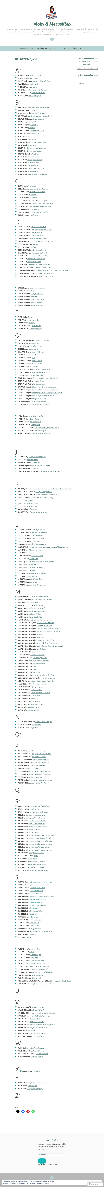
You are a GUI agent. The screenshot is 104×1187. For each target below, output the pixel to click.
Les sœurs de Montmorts (38, 585)
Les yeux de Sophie (33, 707)
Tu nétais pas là (36, 978)
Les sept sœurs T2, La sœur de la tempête (42, 835)
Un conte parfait (38, 119)
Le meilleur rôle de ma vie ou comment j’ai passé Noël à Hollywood (50, 489)
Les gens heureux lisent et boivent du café (50, 646)
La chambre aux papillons (37, 815)
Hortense (34, 297)
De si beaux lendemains (41, 597)
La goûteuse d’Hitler (39, 783)
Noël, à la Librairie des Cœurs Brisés (41, 241)
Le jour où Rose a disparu (38, 905)
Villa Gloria (35, 366)
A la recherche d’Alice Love (40, 693)
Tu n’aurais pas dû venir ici (36, 862)
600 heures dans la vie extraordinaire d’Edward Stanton (49, 547)
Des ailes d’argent (37, 535)
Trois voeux (34, 698)
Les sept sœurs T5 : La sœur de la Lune (40, 844)
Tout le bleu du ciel (38, 235)
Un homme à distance (39, 757)
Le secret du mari (36, 696)
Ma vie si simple (39, 381)
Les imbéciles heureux (48, 678)
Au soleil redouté (33, 157)
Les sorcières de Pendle (35, 416)
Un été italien (34, 926)
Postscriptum (34, 78)
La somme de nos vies (38, 93)
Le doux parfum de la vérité (38, 253)
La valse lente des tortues (40, 751)
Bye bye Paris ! (29, 500)
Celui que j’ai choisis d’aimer (42, 267)
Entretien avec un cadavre (39, 142)
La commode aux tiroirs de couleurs (38, 870)
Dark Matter (33, 215)
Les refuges (33, 582)
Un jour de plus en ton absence (41, 434)
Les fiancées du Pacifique (35, 704)
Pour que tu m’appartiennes (38, 512)
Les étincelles (34, 908)
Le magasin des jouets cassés (38, 812)
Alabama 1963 (38, 605)
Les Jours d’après (35, 422)
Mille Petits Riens (34, 768)
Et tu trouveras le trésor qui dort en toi (45, 378)
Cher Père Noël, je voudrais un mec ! (40, 684)
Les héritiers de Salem (37, 131)
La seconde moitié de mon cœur (50, 471)
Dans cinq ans (34, 923)
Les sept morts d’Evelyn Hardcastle (41, 984)
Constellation (32, 139)
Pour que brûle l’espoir (39, 113)
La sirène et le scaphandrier (41, 107)
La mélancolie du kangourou (37, 611)
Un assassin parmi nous (36, 553)
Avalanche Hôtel (34, 949)
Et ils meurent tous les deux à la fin (40, 931)
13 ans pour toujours (35, 329)
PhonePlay (33, 122)
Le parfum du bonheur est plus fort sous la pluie (47, 393)
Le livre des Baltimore (34, 262)
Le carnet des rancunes (38, 302)
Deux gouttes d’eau (37, 294)
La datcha (40, 634)
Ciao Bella (35, 355)
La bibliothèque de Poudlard (37, 865)
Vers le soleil (34, 914)
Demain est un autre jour (44, 722)
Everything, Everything (35, 1089)
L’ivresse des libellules (35, 617)
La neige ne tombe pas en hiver (39, 212)
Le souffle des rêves (37, 894)
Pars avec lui (32, 570)
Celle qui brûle (35, 425)
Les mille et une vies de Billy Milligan (41, 498)
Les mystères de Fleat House (38, 827)
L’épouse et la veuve (37, 1057)
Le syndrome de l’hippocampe (36, 148)
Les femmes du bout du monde (41, 230)
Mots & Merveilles (52, 24)
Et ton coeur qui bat (35, 777)
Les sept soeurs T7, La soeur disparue (40, 850)
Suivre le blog (52, 1140)
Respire (31, 952)
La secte (30, 317)
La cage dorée (36, 541)
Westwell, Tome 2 (32, 506)
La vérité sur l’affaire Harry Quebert (39, 265)
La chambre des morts (37, 961)
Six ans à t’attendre (38, 352)
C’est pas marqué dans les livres (39, 806)
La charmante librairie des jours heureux (42, 203)
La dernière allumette (37, 1022)
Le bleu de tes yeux (40, 431)
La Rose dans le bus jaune (38, 288)
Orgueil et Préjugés (34, 96)
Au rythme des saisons (35, 375)
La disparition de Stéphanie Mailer (38, 256)
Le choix (33, 247)
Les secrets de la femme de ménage (43, 675)
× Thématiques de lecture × (47, 48)
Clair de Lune (33, 559)
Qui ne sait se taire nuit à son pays (41, 599)
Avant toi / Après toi (34, 701)
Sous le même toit (33, 710)
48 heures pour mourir (38, 401)
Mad (32, 291)
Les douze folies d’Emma (37, 192)
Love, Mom (36, 1071)
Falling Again (40, 687)
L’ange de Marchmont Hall (37, 824)
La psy (34, 669)
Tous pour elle (34, 602)
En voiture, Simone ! (38, 1007)
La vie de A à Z (36, 463)
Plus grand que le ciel (39, 399)
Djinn (36, 856)
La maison (34, 917)
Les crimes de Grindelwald (36, 867)
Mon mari (34, 1030)
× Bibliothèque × (26, 48)
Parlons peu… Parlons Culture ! (61, 981)
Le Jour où (34, 87)
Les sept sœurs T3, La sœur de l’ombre (40, 838)
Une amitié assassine (37, 655)
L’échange (32, 323)
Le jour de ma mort (37, 305)
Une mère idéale (33, 84)
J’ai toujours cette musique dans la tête (49, 632)
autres (44, 227)
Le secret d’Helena (34, 830)
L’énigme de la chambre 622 (36, 259)
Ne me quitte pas (37, 975)
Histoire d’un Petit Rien (39, 533)
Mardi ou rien (32, 859)
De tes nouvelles (33, 564)
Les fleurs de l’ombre (39, 250)
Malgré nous (34, 728)
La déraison (40, 637)
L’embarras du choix (34, 614)
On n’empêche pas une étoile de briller (40, 116)
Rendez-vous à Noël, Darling (38, 90)
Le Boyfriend (36, 672)
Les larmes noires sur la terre (42, 206)
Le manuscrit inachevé (37, 964)
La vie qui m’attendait (37, 902)
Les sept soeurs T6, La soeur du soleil (40, 847)
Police (29, 136)
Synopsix (35, 244)
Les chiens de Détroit (37, 579)
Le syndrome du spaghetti (38, 1028)
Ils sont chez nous (32, 460)
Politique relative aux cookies (42, 1183)
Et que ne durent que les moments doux (44, 387)
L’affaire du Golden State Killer (39, 969)
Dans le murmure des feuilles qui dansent (41, 562)
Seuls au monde (37, 690)
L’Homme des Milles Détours (46, 640)
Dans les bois (33, 195)
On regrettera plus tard (35, 567)
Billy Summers (33, 509)
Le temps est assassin (35, 160)
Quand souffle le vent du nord (41, 369)
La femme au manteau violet (40, 885)
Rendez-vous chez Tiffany (41, 760)
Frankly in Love (32, 1086)
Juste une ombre (34, 349)
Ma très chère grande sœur (38, 372)
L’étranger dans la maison (37, 550)
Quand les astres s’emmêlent (38, 238)
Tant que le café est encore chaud (46, 495)
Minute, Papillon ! (38, 1010)
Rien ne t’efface (33, 171)
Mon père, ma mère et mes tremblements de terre (52, 270)
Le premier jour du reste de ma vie (43, 396)
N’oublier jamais (33, 163)
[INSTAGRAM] (52, 1178)
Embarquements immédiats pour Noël (41, 771)
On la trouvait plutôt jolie (36, 168)
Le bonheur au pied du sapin (37, 457)
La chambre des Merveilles (38, 899)
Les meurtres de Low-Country (37, 189)
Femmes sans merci (38, 538)
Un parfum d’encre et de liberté (39, 661)
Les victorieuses (38, 209)
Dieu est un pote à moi (40, 658)
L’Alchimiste (33, 198)
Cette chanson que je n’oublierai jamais (47, 428)
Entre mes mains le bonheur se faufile (49, 629)
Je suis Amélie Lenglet (38, 300)
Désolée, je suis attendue (44, 626)
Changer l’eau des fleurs (37, 765)
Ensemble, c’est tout (36, 346)
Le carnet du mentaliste (38, 1033)
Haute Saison (32, 145)
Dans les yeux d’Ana (38, 530)
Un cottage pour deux (35, 929)
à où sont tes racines (42, 1054)
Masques (34, 110)
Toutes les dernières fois (46, 276)
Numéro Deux (36, 326)
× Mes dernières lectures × (74, 48)
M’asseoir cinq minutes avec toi (40, 465)
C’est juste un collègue (42, 340)
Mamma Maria (37, 361)
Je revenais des (37, 227)
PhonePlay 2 (34, 125)
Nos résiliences (41, 649)
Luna (33, 358)
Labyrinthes (34, 958)
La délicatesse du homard (36, 608)
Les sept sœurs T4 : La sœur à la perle (40, 841)
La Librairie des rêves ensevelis (41, 620)
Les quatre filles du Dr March (42, 81)
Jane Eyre (35, 154)
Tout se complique (39, 384)
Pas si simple (32, 186)
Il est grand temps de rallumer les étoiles (45, 390)
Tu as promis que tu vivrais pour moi (40, 780)
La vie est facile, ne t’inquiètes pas (47, 643)
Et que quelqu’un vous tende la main (40, 774)
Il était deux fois (35, 955)
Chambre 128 (34, 134)
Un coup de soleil (37, 364)
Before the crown (35, 419)
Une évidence (41, 652)
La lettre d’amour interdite (37, 821)
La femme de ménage (39, 664)
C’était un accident (40, 544)
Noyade (28, 937)
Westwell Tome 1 (32, 503)
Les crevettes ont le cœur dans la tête (42, 681)
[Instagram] (52, 39)
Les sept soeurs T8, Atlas (36, 853)
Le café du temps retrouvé (44, 492)
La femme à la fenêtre (32, 320)
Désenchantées (35, 1019)
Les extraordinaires (36, 911)
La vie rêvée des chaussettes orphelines (42, 1025)
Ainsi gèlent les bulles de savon (40, 1016)
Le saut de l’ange (34, 343)
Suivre (42, 1161)
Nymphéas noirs (33, 166)
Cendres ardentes (38, 1036)
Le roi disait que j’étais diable (45, 273)
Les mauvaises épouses (34, 151)
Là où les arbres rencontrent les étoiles (45, 1013)
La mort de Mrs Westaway (35, 1048)
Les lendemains (37, 233)
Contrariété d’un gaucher (46, 972)
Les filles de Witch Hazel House (39, 404)
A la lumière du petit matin (45, 623)
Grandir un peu (34, 809)
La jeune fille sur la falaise (37, 818)
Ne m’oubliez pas (38, 1051)
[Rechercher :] (87, 83)
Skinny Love (37, 920)
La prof (34, 666)
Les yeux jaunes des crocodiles (41, 754)
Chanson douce (33, 934)
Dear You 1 (31, 128)
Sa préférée (34, 468)
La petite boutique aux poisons (39, 763)
